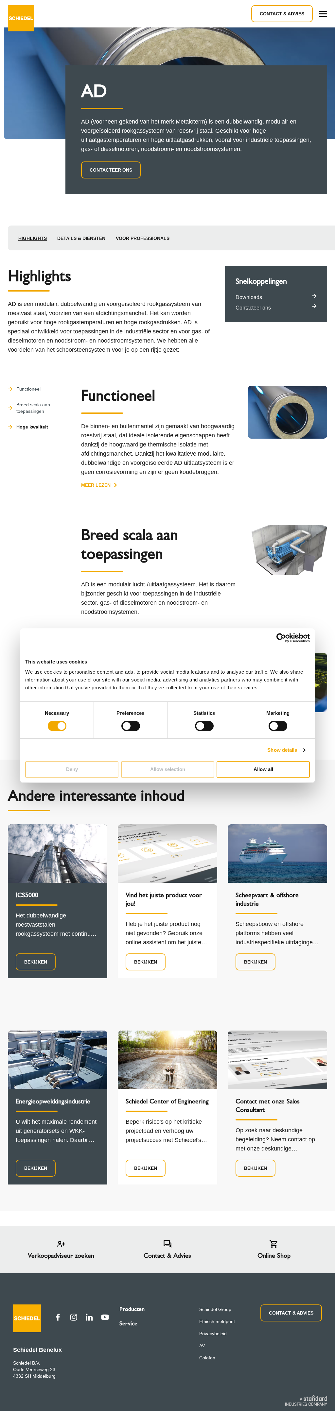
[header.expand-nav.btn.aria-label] (323, 14)
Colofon (207, 1357)
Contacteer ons (111, 170)
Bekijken (35, 962)
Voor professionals (142, 238)
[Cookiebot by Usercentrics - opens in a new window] (281, 638)
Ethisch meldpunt (217, 1321)
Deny (72, 769)
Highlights (32, 238)
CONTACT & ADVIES (291, 1313)
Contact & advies (282, 13)
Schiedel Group (215, 1309)
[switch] (130, 726)
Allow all (263, 769)
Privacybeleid (213, 1333)
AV (202, 1345)
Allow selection (167, 769)
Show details (282, 750)
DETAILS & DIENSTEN (81, 238)
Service (128, 1323)
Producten (132, 1309)
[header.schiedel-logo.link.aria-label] (21, 13)
